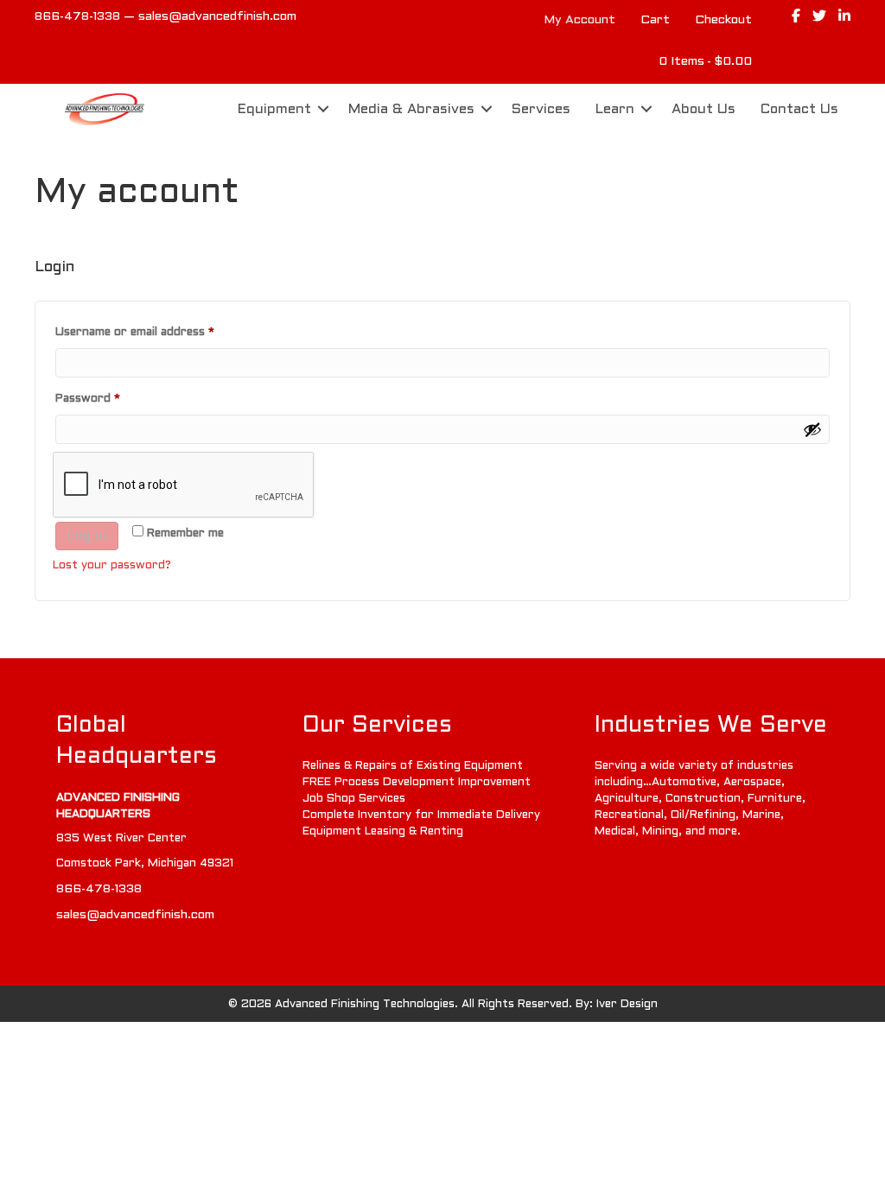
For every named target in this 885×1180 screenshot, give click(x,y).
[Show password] (812, 429)
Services (541, 109)
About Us (703, 109)
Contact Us (799, 109)
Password (112, 398)
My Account (579, 20)
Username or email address (159, 332)
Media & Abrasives (411, 109)
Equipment (274, 109)
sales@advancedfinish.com (217, 16)
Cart (655, 20)
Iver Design (627, 1004)
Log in (87, 536)
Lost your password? (112, 566)
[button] (323, 109)
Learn (614, 109)
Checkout (723, 20)
